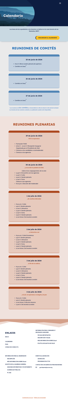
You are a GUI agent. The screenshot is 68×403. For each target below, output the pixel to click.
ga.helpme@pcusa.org (45, 367)
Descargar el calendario (47, 38)
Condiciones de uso (27, 397)
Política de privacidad (40, 397)
